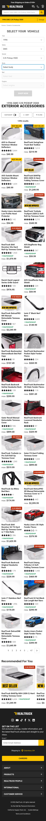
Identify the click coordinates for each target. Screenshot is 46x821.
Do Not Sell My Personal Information (23, 806)
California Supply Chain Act (17, 810)
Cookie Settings (33, 810)
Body (3, 63)
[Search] (41, 12)
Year (3, 36)
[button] (23, 767)
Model (4, 54)
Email (4, 738)
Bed (3, 72)
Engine (4, 81)
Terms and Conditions (23, 814)
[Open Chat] (33, 6)
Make (4, 45)
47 (31, 650)
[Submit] (41, 743)
